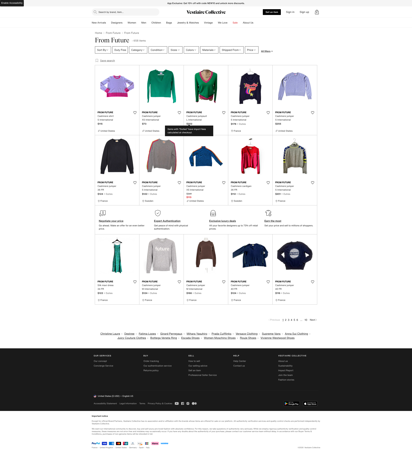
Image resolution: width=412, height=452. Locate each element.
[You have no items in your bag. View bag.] (317, 12)
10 (305, 320)
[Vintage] (215, 22)
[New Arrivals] (108, 22)
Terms (142, 403)
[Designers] (125, 22)
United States (121, 447)
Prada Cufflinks (221, 334)
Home (98, 33)
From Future (113, 33)
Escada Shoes (190, 338)
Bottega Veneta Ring (163, 338)
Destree (129, 334)
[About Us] (256, 22)
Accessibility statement (105, 403)
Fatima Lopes (147, 334)
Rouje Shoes (248, 338)
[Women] (138, 22)
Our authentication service (157, 365)
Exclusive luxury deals (222, 221)
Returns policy (151, 370)
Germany (133, 447)
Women (132, 22)
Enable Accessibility (12, 3)
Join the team (285, 375)
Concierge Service (103, 365)
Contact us (239, 365)
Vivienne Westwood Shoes (278, 338)
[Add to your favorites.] (135, 113)
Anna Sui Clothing (296, 334)
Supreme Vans (271, 334)
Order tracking (151, 361)
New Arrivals (99, 22)
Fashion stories (286, 379)
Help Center (239, 361)
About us (283, 361)
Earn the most (272, 221)
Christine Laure (110, 334)
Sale (235, 22)
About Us (248, 22)
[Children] (163, 22)
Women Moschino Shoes (220, 338)
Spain (141, 447)
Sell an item (272, 12)
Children (156, 22)
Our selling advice (197, 365)
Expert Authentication (167, 221)
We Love (223, 22)
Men (143, 22)
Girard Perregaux (171, 334)
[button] (317, 12)
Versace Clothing (247, 334)
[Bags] (174, 22)
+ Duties (241, 124)
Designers (116, 22)
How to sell (194, 361)
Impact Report (285, 370)
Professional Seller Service (202, 375)
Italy (148, 447)
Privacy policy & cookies (160, 403)
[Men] (149, 22)
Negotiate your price (111, 221)
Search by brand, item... (111, 12)
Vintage (208, 22)
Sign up (304, 12)
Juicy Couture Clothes (131, 338)
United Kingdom (106, 447)
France (95, 447)
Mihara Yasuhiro (197, 334)
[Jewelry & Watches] (201, 22)
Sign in (290, 12)
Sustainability (285, 365)
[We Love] (230, 22)
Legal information (128, 403)
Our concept (100, 361)
